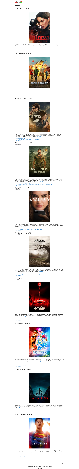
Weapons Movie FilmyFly (23, 369)
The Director (47, 410)
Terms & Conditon (42, 466)
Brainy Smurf (20, 364)
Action (17, 138)
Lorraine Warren (40, 274)
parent (40, 410)
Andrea (18, 274)
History (24, 183)
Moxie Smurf (48, 364)
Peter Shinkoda (42, 184)
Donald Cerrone (20, 184)
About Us (28, 466)
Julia (27, 410)
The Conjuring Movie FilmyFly (25, 233)
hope (19, 139)
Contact (31, 466)
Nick (50, 364)
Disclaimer (50, 466)
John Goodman (38, 364)
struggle (49, 184)
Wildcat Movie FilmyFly (22, 8)
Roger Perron (46, 274)
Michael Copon (37, 184)
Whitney (41, 229)
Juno (24, 319)
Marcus (34, 410)
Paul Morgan (43, 410)
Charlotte (20, 229)
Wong (50, 410)
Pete (31, 319)
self (37, 229)
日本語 (29, 183)
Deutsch (19, 183)
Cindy (30, 274)
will (51, 184)
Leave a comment (18, 50)
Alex (16, 364)
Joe (23, 139)
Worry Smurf (23, 365)
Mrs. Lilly (38, 410)
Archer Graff (20, 410)
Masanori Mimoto (28, 184)
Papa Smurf (57, 364)
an (17, 364)
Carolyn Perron (24, 274)
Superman (22, 456)
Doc (17, 319)
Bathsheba (20, 274)
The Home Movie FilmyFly (23, 278)
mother (31, 139)
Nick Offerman (54, 364)
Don (18, 319)
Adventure (19, 138)
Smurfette (16, 365)
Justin (25, 229)
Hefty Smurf (28, 364)
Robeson (37, 139)
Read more (35, 46)
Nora (35, 139)
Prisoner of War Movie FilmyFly (25, 143)
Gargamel (25, 364)
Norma (29, 319)
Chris (23, 364)
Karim (25, 139)
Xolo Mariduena (27, 365)
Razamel (61, 364)
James (21, 139)
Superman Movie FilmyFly (23, 414)
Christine (28, 274)
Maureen (27, 139)
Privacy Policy (36, 466)
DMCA (47, 466)
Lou (25, 319)
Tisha (38, 229)
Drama (17, 228)
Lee (26, 229)
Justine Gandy (31, 410)
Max (29, 139)
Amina (16, 139)
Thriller (24, 138)
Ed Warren (34, 274)
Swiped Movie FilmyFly (22, 188)
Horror (19, 273)
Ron (49, 274)
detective (23, 410)
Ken (44, 364)
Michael (34, 184)
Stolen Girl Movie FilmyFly (23, 98)
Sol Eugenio (46, 184)
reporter (16, 456)
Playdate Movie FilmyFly (23, 53)
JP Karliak (42, 364)
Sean (35, 229)
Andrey (18, 229)
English (22, 138)
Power (31, 229)
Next (18, 459)
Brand (16, 184)
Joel (33, 364)
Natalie (33, 139)
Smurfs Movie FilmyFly (22, 323)
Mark (28, 229)
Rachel (34, 229)
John (22, 319)
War (27, 183)
